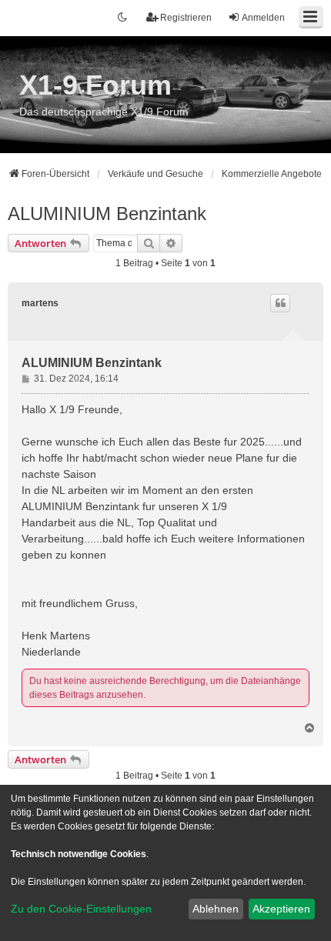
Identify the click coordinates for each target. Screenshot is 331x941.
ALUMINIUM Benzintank (107, 213)
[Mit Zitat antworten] (280, 303)
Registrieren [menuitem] (186, 17)
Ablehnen (215, 909)
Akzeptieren (281, 909)
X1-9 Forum (95, 85)
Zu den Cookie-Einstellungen (81, 909)
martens (40, 303)
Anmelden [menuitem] (263, 17)
